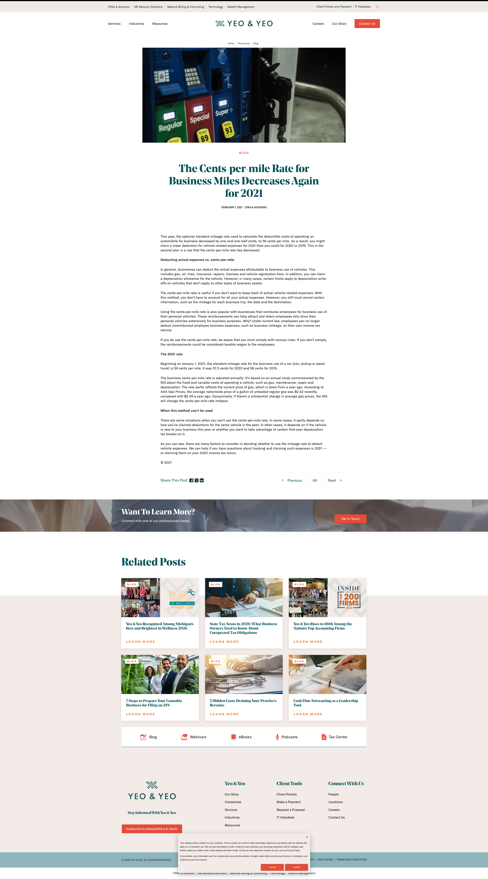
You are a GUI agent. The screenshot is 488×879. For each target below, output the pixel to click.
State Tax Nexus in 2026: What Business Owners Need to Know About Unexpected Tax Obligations (243, 628)
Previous (294, 480)
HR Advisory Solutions (148, 7)
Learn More (141, 641)
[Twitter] (196, 480)
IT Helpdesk (363, 6)
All (315, 480)
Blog (255, 43)
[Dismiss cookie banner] (307, 837)
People (333, 794)
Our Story (339, 24)
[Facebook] (191, 480)
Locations (335, 802)
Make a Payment (289, 802)
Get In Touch (350, 519)
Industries (136, 24)
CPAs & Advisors (119, 7)
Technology (215, 7)
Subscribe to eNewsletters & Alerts (151, 829)
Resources (160, 24)
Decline (296, 867)
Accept (272, 867)
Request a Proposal (291, 810)
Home (231, 43)
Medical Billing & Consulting (185, 7)
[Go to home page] (244, 23)
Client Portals (287, 794)
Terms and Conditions (351, 859)
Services (114, 24)
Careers (318, 24)
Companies (233, 802)
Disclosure (325, 859)
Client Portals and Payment (334, 6)
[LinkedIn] (201, 480)
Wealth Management (240, 7)
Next (332, 480)
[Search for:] (378, 7)
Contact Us (367, 24)
